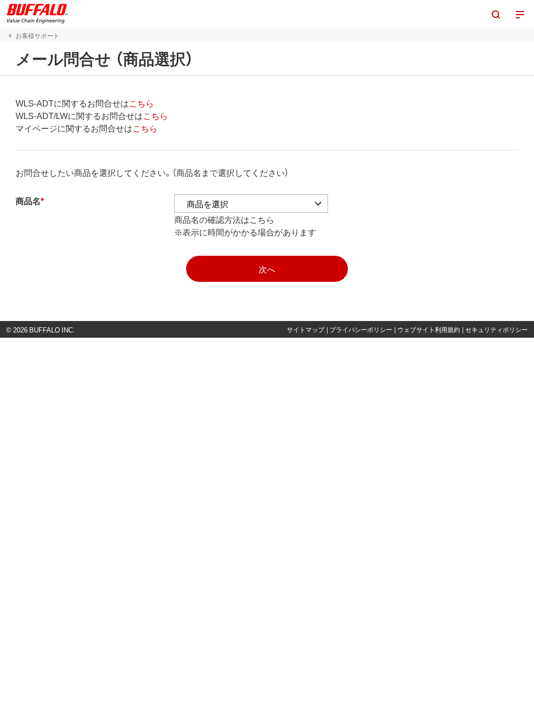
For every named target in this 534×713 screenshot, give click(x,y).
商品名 (28, 200)
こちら (141, 103)
